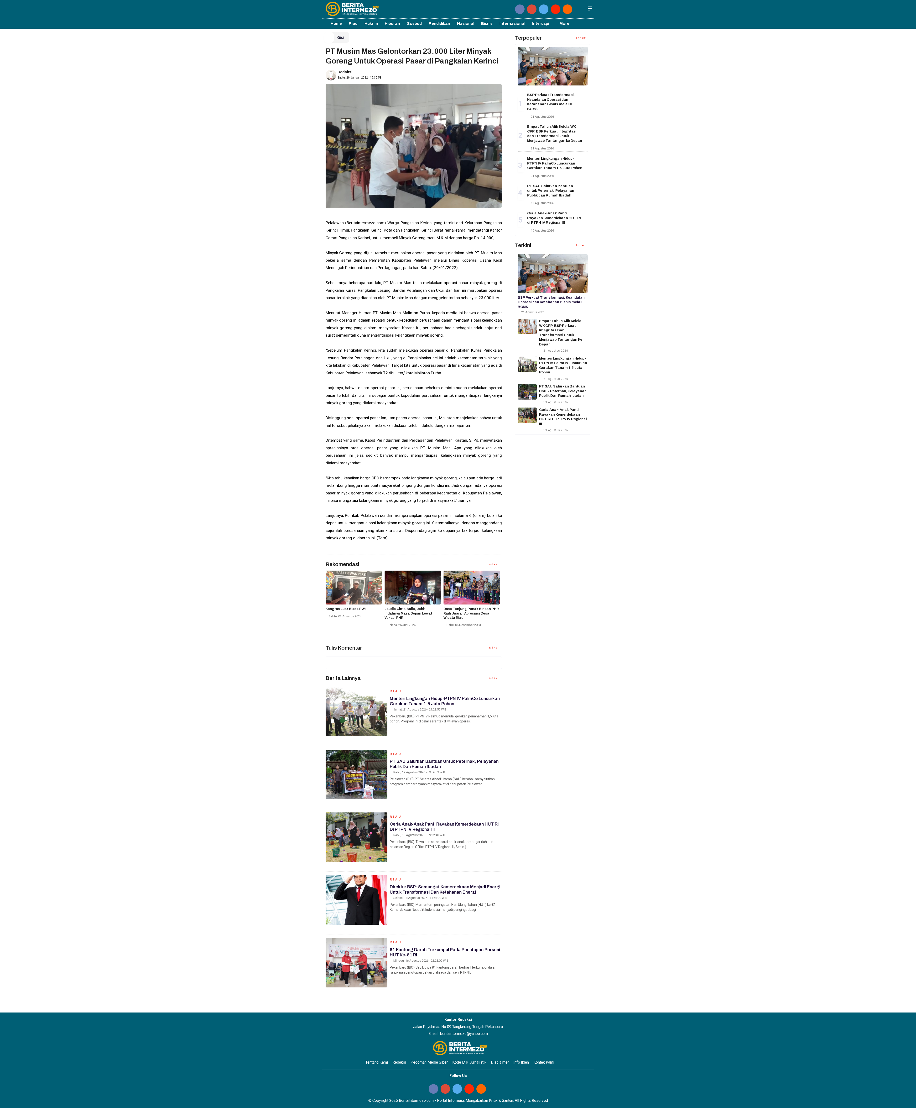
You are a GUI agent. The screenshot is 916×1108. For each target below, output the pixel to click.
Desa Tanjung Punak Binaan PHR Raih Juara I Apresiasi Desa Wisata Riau (471, 613)
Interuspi (540, 23)
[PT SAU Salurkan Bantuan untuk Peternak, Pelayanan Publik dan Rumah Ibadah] (527, 392)
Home (336, 23)
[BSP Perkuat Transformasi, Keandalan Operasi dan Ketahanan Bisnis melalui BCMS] (553, 66)
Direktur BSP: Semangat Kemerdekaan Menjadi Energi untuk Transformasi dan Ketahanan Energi (445, 890)
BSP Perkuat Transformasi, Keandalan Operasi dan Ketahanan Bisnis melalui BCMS (551, 302)
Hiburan (392, 23)
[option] (355, 596)
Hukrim (371, 23)
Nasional (465, 23)
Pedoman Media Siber (429, 1062)
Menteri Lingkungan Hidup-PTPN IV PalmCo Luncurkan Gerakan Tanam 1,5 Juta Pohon (445, 701)
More (564, 23)
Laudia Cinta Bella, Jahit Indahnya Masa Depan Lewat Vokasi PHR (408, 613)
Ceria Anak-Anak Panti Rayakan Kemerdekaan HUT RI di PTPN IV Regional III (554, 217)
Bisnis (487, 23)
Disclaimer (500, 1062)
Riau (353, 23)
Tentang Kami (376, 1062)
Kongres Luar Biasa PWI (346, 609)
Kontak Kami (543, 1062)
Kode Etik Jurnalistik (469, 1062)
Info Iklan (521, 1062)
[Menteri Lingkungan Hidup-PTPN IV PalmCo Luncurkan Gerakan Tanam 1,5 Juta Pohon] (527, 364)
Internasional (512, 23)
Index (493, 564)
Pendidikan (439, 23)
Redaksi (345, 72)
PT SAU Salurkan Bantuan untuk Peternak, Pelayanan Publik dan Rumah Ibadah (550, 190)
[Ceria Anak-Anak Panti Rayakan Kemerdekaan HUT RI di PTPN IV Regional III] (527, 415)
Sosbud (414, 23)
